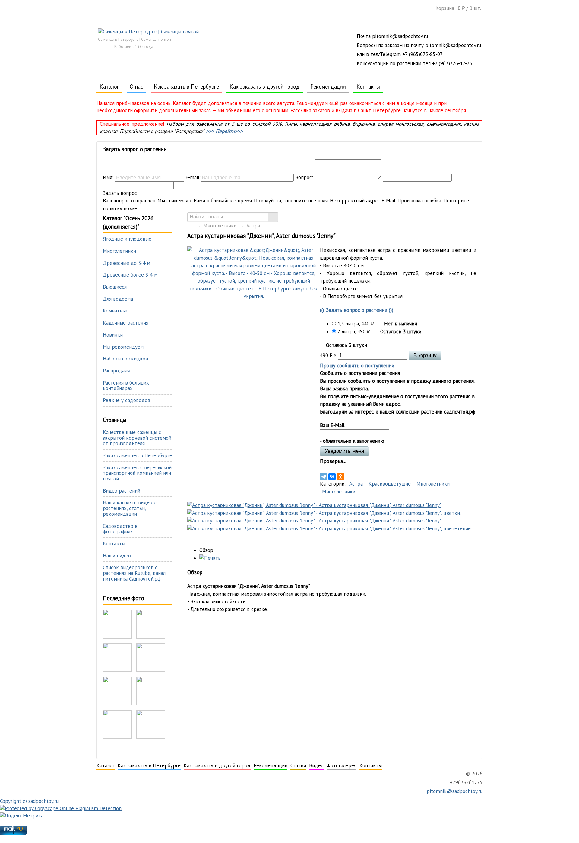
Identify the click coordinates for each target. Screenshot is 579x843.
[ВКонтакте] (332, 476)
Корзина (458, 8)
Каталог (109, 86)
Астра (253, 225)
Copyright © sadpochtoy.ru (29, 801)
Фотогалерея (341, 765)
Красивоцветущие (390, 483)
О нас (136, 86)
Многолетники (219, 225)
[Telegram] (323, 476)
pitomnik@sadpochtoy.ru (453, 791)
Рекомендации (328, 86)
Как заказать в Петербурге (186, 86)
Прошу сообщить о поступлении (357, 365)
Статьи (298, 765)
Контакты (368, 86)
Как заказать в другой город (264, 86)
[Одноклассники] (340, 476)
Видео (316, 765)
